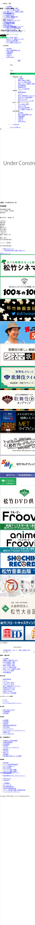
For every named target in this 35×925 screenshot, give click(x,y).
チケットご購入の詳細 (13, 10)
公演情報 (9, 6)
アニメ (20, 94)
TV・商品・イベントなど (21, 102)
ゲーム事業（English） (13, 42)
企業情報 (17, 111)
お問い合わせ (10, 57)
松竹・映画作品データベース (26, 95)
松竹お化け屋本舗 (12, 41)
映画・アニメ (18, 90)
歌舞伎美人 (10, 15)
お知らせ (9, 55)
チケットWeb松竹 (23, 89)
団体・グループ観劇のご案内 (15, 11)
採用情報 (9, 53)
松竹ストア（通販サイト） (14, 39)
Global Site (16, 124)
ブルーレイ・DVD (8, 18)
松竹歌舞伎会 (22, 85)
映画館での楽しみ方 (9, 22)
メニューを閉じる (15, 127)
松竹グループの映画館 (13, 28)
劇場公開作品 (22, 92)
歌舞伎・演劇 (18, 77)
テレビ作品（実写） (12, 37)
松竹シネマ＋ (22, 99)
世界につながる (7, 25)
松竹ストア (21, 106)
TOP (4, 11)
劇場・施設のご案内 (24, 80)
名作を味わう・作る (9, 23)
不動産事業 (10, 52)
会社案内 (9, 48)
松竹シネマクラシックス (25, 101)
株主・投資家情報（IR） (14, 50)
